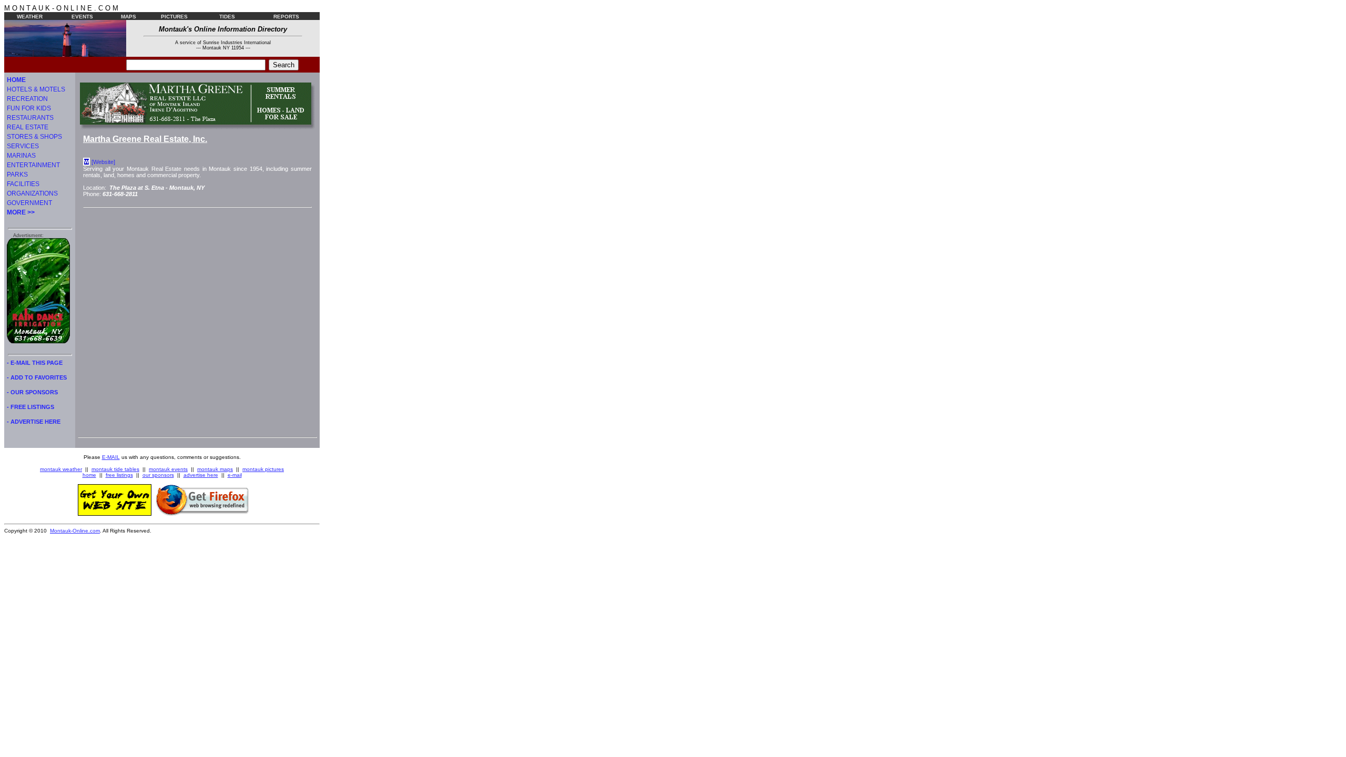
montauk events (168, 469)
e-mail (235, 475)
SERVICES (23, 146)
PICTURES (174, 16)
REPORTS (286, 16)
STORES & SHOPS (34, 136)
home (89, 475)
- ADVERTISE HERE (33, 421)
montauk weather (61, 469)
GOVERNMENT (29, 203)
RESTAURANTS (30, 117)
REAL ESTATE (27, 127)
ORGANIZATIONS (32, 193)
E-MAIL (111, 457)
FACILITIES (23, 184)
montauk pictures (263, 469)
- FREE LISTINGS (30, 407)
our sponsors (158, 475)
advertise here (200, 475)
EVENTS (82, 16)
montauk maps (215, 469)
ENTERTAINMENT (33, 165)
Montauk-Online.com (75, 531)
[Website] (103, 162)
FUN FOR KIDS (29, 108)
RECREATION (27, 99)
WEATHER (30, 16)
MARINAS (21, 155)
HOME (16, 80)
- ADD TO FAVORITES (37, 377)
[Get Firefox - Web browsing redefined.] (202, 513)
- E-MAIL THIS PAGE (35, 363)
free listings (119, 475)
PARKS (17, 174)
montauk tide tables (115, 469)
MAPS (128, 16)
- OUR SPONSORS (32, 392)
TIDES (227, 16)
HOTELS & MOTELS (36, 89)
